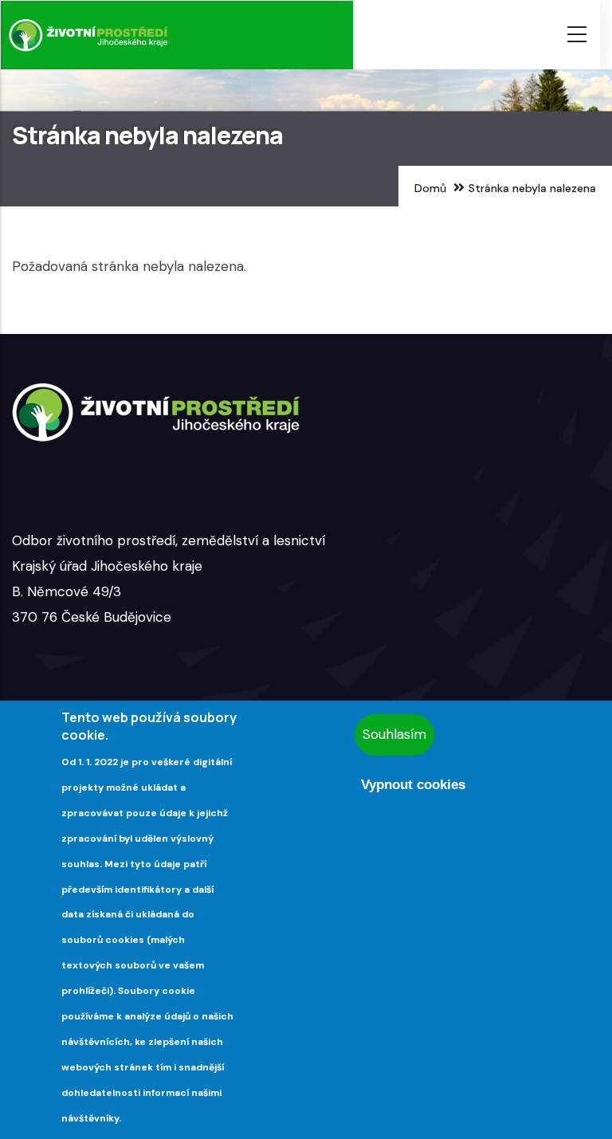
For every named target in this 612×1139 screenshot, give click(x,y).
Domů (430, 188)
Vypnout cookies (413, 784)
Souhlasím (394, 734)
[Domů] (88, 35)
